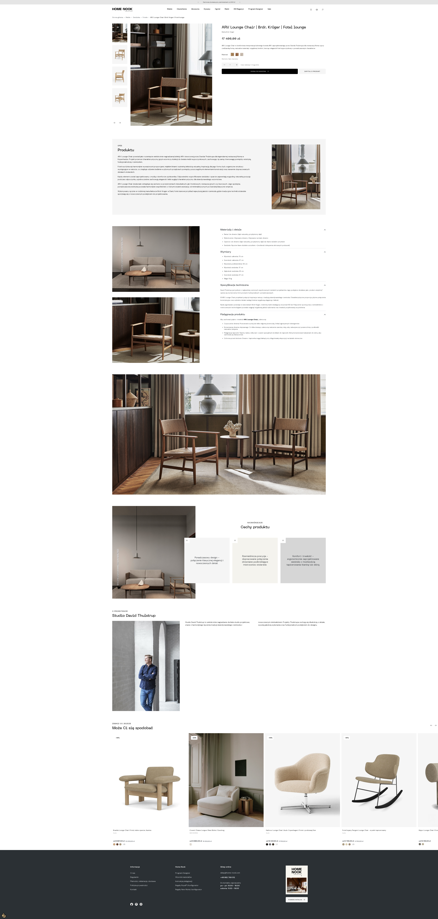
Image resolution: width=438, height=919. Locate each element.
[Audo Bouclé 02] (120, 844)
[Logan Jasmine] (346, 844)
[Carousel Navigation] (119, 123)
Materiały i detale (230, 230)
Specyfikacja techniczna (234, 285)
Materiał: (225, 55)
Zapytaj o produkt (312, 71)
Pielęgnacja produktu (232, 314)
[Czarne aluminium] (267, 844)
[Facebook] (131, 904)
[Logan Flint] (349, 844)
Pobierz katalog (295, 900)
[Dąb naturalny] (114, 844)
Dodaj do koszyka (258, 71)
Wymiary (225, 252)
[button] (311, 8)
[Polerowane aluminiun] (270, 844)
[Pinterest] (136, 904)
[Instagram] (141, 904)
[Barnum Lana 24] (191, 844)
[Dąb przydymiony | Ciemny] (117, 844)
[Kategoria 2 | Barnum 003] (420, 844)
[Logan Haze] (273, 844)
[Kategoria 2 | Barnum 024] (423, 844)
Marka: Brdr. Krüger (228, 32)
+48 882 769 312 (227, 877)
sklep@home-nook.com (230, 873)
